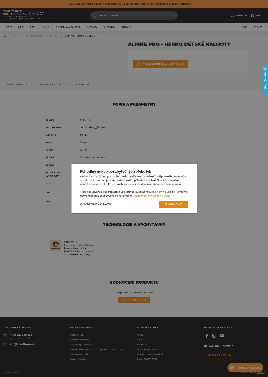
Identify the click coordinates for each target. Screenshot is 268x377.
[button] (96, 204)
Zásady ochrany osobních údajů (151, 195)
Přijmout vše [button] (173, 204)
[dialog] (134, 188)
